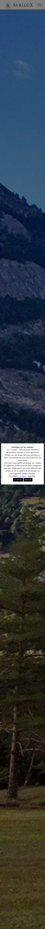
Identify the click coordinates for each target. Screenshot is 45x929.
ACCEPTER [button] (18, 480)
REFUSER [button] (28, 480)
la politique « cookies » (18, 476)
